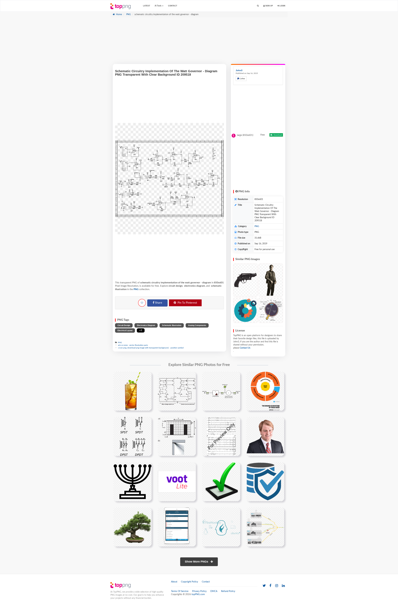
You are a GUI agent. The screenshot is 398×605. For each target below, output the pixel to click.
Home (118, 14)
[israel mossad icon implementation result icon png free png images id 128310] (132, 482)
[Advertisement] (199, 42)
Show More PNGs (197, 561)
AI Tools (158, 6)
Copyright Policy (189, 582)
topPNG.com (198, 594)
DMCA (213, 591)
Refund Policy (228, 591)
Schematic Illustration (171, 325)
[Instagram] (276, 585)
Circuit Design (124, 325)
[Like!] (142, 303)
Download (277, 135)
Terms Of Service (179, 591)
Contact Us (245, 348)
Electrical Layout (125, 330)
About (174, 582)
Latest (146, 6)
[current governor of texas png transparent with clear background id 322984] (265, 436)
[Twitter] (264, 585)
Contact (172, 6)
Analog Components (197, 325)
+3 (140, 330)
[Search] (258, 6)
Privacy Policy (199, 591)
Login (282, 6)
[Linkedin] (283, 585)
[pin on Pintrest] (147, 375)
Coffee (242, 79)
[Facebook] (270, 585)
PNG (128, 14)
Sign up (269, 6)
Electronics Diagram (146, 325)
